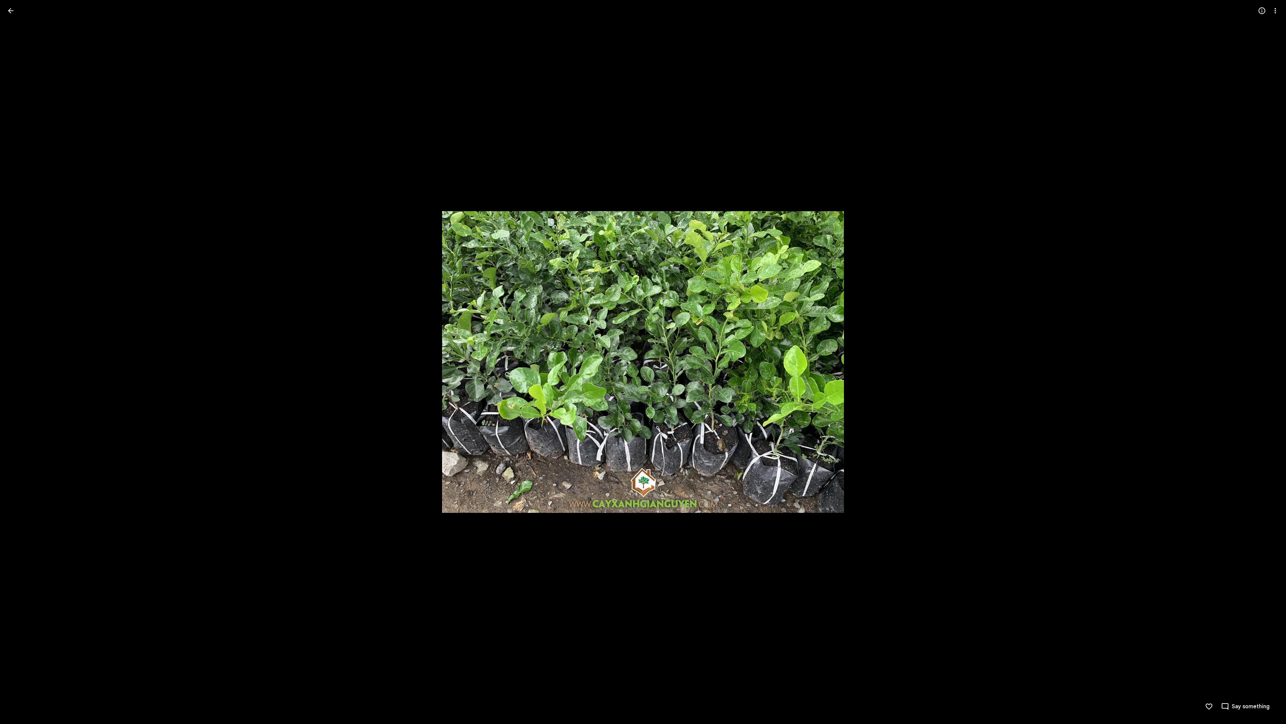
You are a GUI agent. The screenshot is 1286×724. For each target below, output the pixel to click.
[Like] (1209, 707)
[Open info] (1262, 10)
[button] (18, 362)
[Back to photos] (11, 11)
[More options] (1275, 10)
